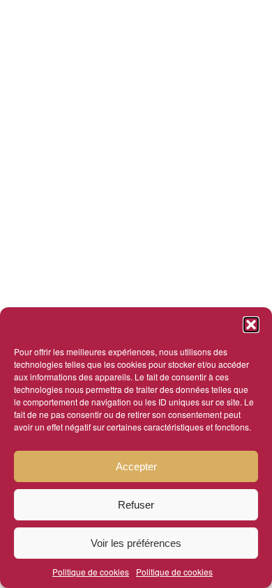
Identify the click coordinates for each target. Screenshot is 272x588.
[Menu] (130, 28)
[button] (251, 325)
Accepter (136, 466)
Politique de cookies (90, 572)
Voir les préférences (136, 543)
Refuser (136, 505)
